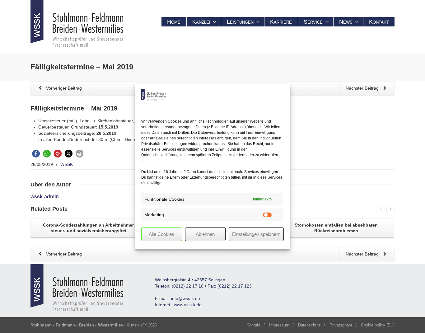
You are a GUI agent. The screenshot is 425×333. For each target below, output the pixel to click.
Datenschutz (309, 325)
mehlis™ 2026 (144, 325)
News (346, 22)
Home (173, 22)
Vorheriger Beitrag (63, 88)
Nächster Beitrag (363, 88)
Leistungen (240, 22)
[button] (36, 153)
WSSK (66, 164)
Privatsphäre (340, 325)
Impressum (279, 325)
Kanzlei (201, 22)
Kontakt (379, 22)
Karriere (281, 22)
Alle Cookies (161, 234)
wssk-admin (44, 196)
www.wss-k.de (188, 304)
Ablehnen (205, 234)
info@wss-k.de (185, 298)
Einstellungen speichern (256, 234)
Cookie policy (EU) (378, 325)
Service (313, 22)
